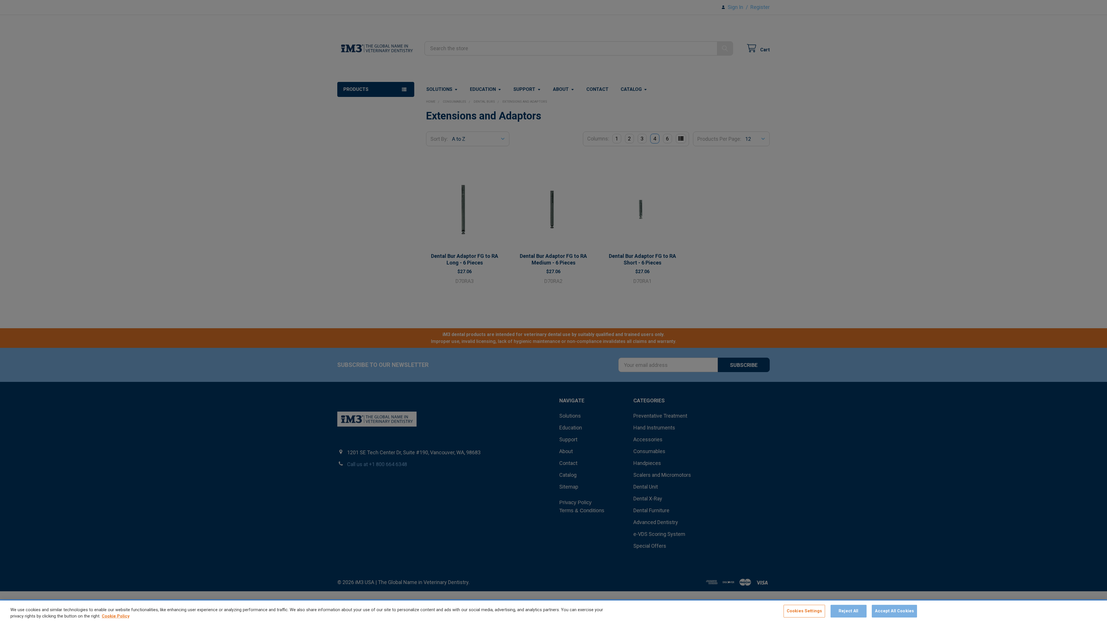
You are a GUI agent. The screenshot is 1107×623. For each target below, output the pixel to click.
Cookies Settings (804, 611)
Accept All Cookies (894, 611)
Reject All (848, 611)
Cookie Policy (115, 616)
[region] (553, 612)
